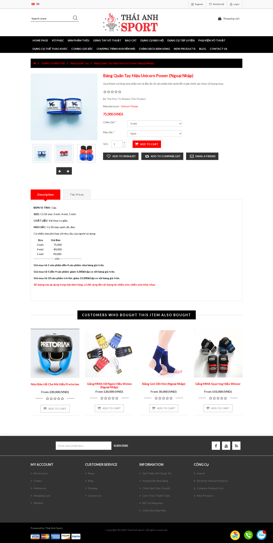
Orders (38, 480)
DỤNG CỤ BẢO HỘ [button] (152, 40)
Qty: (105, 143)
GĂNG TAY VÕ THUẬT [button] (107, 40)
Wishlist (38, 503)
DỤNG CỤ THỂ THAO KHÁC (50, 48)
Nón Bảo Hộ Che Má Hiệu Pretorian (55, 384)
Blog (202, 48)
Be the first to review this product (124, 98)
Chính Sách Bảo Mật (154, 510)
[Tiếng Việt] (33, 3)
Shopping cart (42, 495)
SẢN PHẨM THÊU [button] (78, 40)
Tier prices (77, 194)
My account (41, 473)
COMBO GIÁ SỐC (82, 48)
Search (201, 473)
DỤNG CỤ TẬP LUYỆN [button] (181, 40)
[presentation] (60, 171)
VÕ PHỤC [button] (58, 40)
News (91, 473)
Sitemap (93, 488)
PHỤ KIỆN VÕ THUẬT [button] (211, 40)
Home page (40, 40)
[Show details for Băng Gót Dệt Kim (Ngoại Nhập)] (163, 353)
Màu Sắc (108, 132)
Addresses (40, 488)
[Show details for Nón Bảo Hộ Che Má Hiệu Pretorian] (55, 353)
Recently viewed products (212, 480)
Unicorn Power (129, 106)
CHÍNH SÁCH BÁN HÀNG (154, 48)
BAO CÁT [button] (131, 40)
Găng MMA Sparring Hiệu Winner (218, 383)
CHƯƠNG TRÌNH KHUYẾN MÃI (116, 48)
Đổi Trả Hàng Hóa (152, 503)
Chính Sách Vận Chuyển (156, 488)
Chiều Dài (109, 122)
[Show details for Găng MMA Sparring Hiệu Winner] (218, 353)
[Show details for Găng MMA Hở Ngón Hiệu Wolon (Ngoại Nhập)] (109, 353)
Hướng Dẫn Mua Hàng (155, 480)
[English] (37, 3)
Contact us (218, 48)
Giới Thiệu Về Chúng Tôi (156, 473)
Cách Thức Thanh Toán (156, 495)
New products (184, 48)
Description (45, 194)
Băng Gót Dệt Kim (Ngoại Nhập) (163, 383)
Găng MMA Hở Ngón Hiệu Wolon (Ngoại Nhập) (109, 385)
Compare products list (210, 488)
